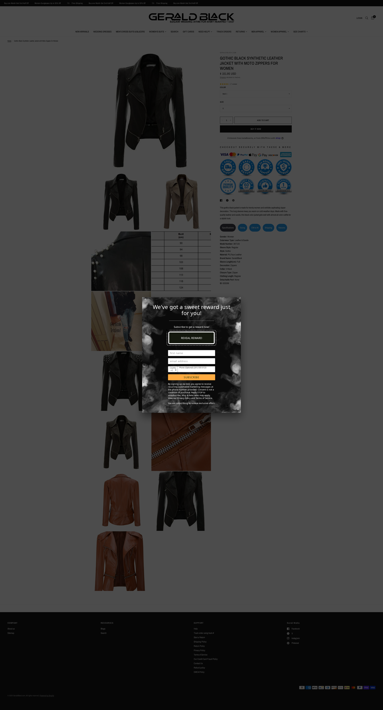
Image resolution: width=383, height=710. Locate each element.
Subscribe (191, 377)
